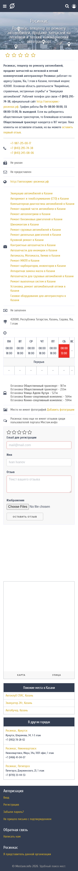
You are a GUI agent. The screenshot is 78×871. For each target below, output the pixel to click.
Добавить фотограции (60, 409)
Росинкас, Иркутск (16, 730)
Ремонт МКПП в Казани (24, 260)
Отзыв (11, 472)
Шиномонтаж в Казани (24, 224)
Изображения (15, 500)
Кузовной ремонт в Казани (27, 240)
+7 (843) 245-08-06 (22, 153)
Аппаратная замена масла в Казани (32, 271)
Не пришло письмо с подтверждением (27, 819)
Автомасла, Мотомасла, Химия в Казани (35, 255)
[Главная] (12, 6)
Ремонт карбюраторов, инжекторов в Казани (38, 266)
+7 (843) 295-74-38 (21, 148)
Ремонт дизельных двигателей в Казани (35, 235)
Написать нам (12, 836)
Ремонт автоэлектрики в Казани (30, 214)
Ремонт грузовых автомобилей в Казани (35, 229)
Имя (9, 455)
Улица (56, 675)
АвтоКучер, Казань (17, 710)
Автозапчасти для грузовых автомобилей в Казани (42, 276)
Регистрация (11, 804)
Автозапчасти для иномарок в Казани (33, 250)
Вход (6, 797)
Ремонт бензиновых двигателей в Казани (36, 219)
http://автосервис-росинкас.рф (29, 181)
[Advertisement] (33, 555)
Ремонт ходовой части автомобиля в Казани (38, 209)
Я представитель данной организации (27, 854)
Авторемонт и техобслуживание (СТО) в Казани (39, 198)
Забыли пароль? (13, 812)
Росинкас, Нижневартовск (21, 748)
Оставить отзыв (25, 517)
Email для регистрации (21, 437)
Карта (21, 675)
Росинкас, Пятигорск (18, 766)
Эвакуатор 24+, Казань (19, 703)
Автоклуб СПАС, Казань (19, 695)
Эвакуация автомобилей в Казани (31, 193)
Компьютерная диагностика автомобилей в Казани (42, 204)
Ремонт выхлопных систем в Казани (33, 281)
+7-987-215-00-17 (20, 143)
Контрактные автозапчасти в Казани (33, 245)
